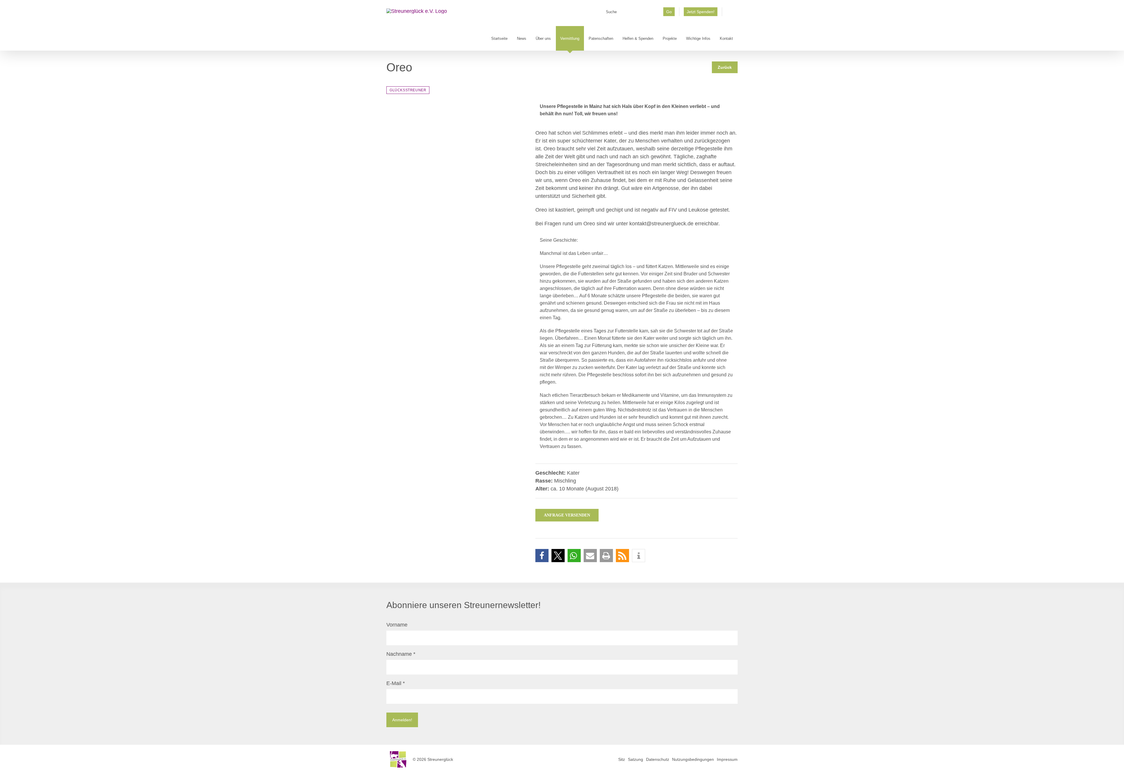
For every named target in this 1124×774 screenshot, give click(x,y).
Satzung (635, 759)
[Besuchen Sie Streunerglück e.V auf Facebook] (730, 14)
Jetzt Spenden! (701, 11)
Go (669, 11)
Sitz (621, 759)
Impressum (727, 759)
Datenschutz (657, 759)
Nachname (400, 654)
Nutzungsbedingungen (693, 759)
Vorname (396, 625)
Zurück (725, 67)
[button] (542, 555)
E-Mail (395, 683)
